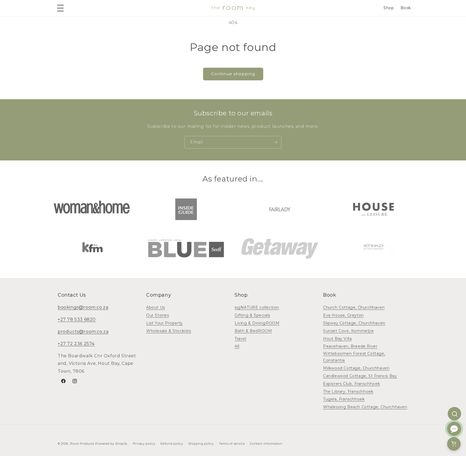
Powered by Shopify (111, 443)
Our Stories (157, 315)
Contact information (266, 443)
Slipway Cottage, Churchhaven (354, 323)
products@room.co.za (83, 331)
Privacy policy (144, 443)
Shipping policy (201, 443)
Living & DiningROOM (257, 323)
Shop (388, 7)
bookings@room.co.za (83, 307)
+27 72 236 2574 (76, 343)
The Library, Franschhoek (348, 391)
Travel (240, 338)
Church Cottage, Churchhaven (354, 307)
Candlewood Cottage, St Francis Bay (360, 375)
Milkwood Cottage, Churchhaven (356, 368)
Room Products (82, 443)
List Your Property (164, 323)
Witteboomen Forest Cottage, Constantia (354, 357)
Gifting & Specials (252, 315)
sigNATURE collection (257, 307)
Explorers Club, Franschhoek (351, 383)
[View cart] (454, 444)
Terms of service (232, 443)
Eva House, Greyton (343, 315)
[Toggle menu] (61, 8)
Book (405, 7)
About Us (155, 307)
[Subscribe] (275, 142)
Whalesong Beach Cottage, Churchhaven (365, 406)
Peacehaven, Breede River (350, 346)
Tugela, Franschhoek (344, 399)
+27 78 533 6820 (77, 319)
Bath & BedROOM (253, 330)
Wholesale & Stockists (168, 330)
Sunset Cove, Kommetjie (348, 330)
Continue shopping (233, 73)
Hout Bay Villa (337, 338)
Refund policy (171, 443)
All (237, 346)
